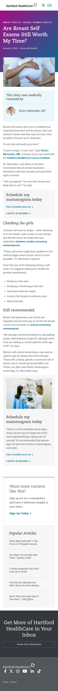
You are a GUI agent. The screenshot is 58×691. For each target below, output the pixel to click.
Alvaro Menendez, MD (32, 111)
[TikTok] (39, 671)
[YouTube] (25, 671)
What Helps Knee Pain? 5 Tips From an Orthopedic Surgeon (23, 542)
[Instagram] (18, 671)
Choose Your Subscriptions (29, 644)
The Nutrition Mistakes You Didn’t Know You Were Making (24, 584)
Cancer (26, 22)
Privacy (14, 682)
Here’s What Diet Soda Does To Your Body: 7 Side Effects (24, 598)
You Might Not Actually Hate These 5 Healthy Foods (23, 556)
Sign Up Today (19, 513)
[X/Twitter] (11, 671)
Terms (5, 682)
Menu (49, 5)
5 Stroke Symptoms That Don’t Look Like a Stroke (24, 570)
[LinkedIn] (32, 671)
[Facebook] (5, 671)
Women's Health (42, 22)
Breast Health (12, 22)
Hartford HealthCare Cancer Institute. (28, 158)
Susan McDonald (28, 48)
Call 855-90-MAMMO (17, 213)
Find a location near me (18, 207)
